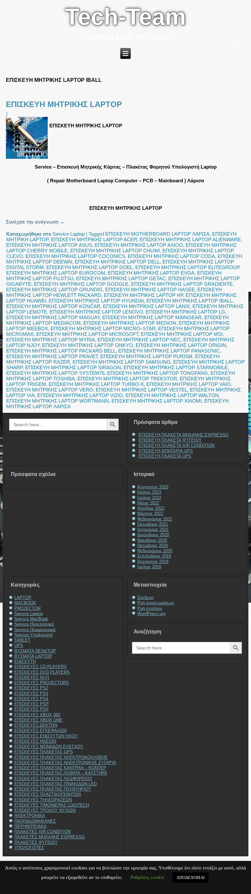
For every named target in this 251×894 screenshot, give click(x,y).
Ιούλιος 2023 (149, 492)
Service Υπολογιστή (33, 634)
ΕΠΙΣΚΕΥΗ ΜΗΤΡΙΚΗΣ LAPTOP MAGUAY (53, 317)
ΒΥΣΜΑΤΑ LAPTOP (33, 656)
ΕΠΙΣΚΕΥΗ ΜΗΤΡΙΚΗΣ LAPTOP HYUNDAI (96, 300)
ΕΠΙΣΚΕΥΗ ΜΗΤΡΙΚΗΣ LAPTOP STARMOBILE (176, 367)
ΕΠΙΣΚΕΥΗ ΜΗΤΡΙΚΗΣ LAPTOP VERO (49, 389)
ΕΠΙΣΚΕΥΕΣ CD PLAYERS (40, 666)
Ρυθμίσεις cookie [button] (147, 877)
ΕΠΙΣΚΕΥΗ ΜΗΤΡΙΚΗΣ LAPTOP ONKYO (87, 345)
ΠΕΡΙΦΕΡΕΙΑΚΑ (30, 826)
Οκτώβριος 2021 (152, 524)
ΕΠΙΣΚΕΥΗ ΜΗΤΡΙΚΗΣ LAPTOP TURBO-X (96, 384)
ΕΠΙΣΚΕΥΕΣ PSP (31, 704)
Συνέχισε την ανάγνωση (35, 222)
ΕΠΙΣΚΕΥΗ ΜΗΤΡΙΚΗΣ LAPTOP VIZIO (80, 395)
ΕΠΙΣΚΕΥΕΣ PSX (31, 709)
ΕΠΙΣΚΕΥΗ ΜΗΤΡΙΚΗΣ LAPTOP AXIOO (139, 245)
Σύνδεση (145, 597)
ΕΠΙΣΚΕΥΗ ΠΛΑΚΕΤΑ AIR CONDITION (176, 445)
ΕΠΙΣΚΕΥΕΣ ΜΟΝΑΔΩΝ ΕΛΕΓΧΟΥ (48, 746)
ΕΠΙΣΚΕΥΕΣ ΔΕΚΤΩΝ (35, 725)
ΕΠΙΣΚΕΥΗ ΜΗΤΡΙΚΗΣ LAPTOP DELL (117, 262)
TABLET (22, 640)
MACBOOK (25, 602)
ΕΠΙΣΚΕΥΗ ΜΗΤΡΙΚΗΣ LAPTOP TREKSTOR (127, 378)
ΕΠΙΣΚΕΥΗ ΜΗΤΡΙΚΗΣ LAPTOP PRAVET (52, 356)
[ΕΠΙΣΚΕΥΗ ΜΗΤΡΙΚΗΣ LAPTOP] (27, 158)
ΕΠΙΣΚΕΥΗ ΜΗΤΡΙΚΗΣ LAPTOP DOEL (89, 267)
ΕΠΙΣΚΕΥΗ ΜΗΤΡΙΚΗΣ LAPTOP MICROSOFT (87, 334)
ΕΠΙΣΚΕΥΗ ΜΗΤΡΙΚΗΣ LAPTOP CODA (171, 256)
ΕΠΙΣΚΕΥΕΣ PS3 (31, 693)
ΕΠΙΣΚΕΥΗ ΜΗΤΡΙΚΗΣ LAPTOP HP (143, 295)
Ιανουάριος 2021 (153, 529)
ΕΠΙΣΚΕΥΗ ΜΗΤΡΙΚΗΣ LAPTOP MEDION (129, 323)
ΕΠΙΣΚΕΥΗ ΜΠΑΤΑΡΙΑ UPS (166, 450)
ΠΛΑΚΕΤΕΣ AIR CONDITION (42, 831)
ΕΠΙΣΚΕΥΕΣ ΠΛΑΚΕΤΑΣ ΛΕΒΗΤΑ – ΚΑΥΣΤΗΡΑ (60, 773)
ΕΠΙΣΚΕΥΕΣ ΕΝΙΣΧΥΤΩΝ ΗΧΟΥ (46, 736)
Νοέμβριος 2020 (152, 540)
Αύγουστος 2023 (152, 486)
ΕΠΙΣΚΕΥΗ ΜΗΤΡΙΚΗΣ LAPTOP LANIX (146, 306)
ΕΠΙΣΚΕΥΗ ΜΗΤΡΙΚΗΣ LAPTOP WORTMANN (57, 401)
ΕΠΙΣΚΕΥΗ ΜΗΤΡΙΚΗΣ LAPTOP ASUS (49, 245)
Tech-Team (125, 17)
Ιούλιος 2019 (149, 566)
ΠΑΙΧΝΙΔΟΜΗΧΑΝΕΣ (35, 821)
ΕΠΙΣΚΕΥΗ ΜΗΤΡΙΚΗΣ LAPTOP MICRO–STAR (103, 328)
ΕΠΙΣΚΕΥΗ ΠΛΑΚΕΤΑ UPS (165, 456)
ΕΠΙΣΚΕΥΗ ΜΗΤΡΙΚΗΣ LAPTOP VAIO (188, 384)
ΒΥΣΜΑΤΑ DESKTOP (35, 650)
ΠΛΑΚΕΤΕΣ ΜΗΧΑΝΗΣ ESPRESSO (49, 836)
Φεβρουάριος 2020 (154, 550)
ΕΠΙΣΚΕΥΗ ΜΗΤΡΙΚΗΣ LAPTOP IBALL (189, 300)
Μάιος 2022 (148, 503)
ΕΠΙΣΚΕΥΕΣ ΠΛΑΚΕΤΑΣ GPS (43, 751)
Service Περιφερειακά (35, 629)
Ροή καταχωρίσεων (155, 602)
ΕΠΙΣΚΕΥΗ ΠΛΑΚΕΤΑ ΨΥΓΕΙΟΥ (170, 440)
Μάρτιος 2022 (150, 513)
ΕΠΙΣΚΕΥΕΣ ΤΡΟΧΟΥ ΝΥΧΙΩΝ (44, 810)
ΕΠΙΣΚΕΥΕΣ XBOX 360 (37, 714)
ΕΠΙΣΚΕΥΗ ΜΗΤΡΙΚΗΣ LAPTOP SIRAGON (73, 367)
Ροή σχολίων (149, 608)
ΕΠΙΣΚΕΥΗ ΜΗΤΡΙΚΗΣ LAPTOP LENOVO (96, 312)
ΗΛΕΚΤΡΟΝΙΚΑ (29, 815)
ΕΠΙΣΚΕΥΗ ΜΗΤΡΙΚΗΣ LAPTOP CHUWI (115, 250)
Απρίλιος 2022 (150, 508)
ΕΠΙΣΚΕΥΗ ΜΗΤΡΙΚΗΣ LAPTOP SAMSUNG (122, 362)
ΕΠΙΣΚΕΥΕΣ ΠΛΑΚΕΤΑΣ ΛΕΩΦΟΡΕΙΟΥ (53, 778)
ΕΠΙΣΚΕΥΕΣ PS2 (31, 687)
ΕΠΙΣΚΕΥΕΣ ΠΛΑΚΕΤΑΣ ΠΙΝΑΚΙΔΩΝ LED (55, 783)
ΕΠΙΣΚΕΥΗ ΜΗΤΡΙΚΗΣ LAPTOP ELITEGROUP (187, 267)
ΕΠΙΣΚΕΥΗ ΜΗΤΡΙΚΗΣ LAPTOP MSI (182, 334)
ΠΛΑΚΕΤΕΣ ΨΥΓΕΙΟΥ (36, 842)
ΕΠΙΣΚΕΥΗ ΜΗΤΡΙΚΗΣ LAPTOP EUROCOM (55, 273)
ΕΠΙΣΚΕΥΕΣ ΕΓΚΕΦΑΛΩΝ (40, 730)
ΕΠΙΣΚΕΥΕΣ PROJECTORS (41, 682)
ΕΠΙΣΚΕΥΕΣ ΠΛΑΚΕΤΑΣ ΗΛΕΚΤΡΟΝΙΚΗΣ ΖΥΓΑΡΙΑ (65, 762)
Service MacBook (31, 618)
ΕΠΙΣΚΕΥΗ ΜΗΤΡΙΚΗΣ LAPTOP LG (185, 312)
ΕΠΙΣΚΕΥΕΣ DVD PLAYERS (42, 672)
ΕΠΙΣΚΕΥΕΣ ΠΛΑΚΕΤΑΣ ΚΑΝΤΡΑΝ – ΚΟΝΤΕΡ (60, 767)
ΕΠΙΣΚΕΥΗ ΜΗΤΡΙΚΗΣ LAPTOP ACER (94, 239)
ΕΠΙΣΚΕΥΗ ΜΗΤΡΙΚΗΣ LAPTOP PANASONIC (169, 351)
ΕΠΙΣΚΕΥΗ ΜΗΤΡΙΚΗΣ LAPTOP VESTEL (141, 389)
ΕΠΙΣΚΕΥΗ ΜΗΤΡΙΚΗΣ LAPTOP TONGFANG (157, 373)
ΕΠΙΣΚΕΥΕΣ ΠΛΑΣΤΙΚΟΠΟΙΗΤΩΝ (47, 794)
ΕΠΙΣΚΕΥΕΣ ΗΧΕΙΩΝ (35, 741)
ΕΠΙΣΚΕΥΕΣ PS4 (31, 698)
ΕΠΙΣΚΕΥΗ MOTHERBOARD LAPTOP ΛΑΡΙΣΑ (157, 234)
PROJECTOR (27, 608)
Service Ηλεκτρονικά (34, 624)
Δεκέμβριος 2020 (153, 534)
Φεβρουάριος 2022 (154, 519)
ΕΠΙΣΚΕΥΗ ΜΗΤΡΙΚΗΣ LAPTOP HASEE (150, 289)
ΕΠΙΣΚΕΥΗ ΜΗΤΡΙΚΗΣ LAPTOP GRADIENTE (182, 284)
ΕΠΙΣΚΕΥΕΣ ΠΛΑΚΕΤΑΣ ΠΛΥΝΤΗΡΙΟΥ (52, 789)
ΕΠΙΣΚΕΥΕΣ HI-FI (31, 677)
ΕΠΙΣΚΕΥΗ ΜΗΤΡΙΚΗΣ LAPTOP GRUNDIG (54, 289)
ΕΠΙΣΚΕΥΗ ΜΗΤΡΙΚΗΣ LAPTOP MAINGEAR (152, 317)
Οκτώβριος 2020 (152, 545)
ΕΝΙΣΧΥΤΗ (25, 661)
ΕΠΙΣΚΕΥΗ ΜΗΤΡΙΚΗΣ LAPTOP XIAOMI (156, 401)
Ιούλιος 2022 (149, 497)
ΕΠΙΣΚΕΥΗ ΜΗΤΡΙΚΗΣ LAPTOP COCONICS (75, 256)
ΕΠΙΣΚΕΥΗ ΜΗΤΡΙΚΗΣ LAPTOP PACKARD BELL (61, 351)
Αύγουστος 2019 (152, 561)
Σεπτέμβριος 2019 (154, 556)
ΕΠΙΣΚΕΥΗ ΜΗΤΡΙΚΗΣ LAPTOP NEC (139, 339)
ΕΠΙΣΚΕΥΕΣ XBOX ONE (38, 720)
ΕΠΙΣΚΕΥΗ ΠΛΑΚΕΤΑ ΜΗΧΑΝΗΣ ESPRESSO (183, 434)
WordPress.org (151, 613)
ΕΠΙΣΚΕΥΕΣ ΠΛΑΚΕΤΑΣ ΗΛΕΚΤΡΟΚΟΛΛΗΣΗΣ (61, 757)
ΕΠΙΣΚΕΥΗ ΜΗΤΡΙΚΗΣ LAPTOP (64, 104)
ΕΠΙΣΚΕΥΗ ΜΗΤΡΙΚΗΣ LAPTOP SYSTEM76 (55, 373)
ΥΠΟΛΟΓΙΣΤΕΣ (29, 847)
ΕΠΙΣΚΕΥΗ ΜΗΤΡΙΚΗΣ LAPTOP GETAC (121, 278)
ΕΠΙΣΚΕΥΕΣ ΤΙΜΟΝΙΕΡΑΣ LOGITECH (51, 805)
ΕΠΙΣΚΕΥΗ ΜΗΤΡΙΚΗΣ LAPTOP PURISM (146, 356)
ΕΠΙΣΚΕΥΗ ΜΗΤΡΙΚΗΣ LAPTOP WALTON (172, 395)
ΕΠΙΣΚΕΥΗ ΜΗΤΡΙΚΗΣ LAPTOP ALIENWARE (190, 239)
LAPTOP (22, 597)
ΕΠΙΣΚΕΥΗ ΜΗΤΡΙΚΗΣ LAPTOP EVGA (151, 273)
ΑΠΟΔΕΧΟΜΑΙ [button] (190, 877)
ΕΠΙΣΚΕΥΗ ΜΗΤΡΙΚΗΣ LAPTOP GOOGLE (81, 284)
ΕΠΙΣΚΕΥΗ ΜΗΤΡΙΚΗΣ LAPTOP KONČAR (53, 306)
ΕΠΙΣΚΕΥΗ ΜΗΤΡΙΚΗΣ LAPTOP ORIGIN (181, 345)
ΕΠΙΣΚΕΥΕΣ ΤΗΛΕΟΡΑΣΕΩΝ (43, 799)
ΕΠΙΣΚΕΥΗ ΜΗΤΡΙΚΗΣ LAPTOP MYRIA (50, 339)
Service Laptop (69, 234)
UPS (18, 645)
